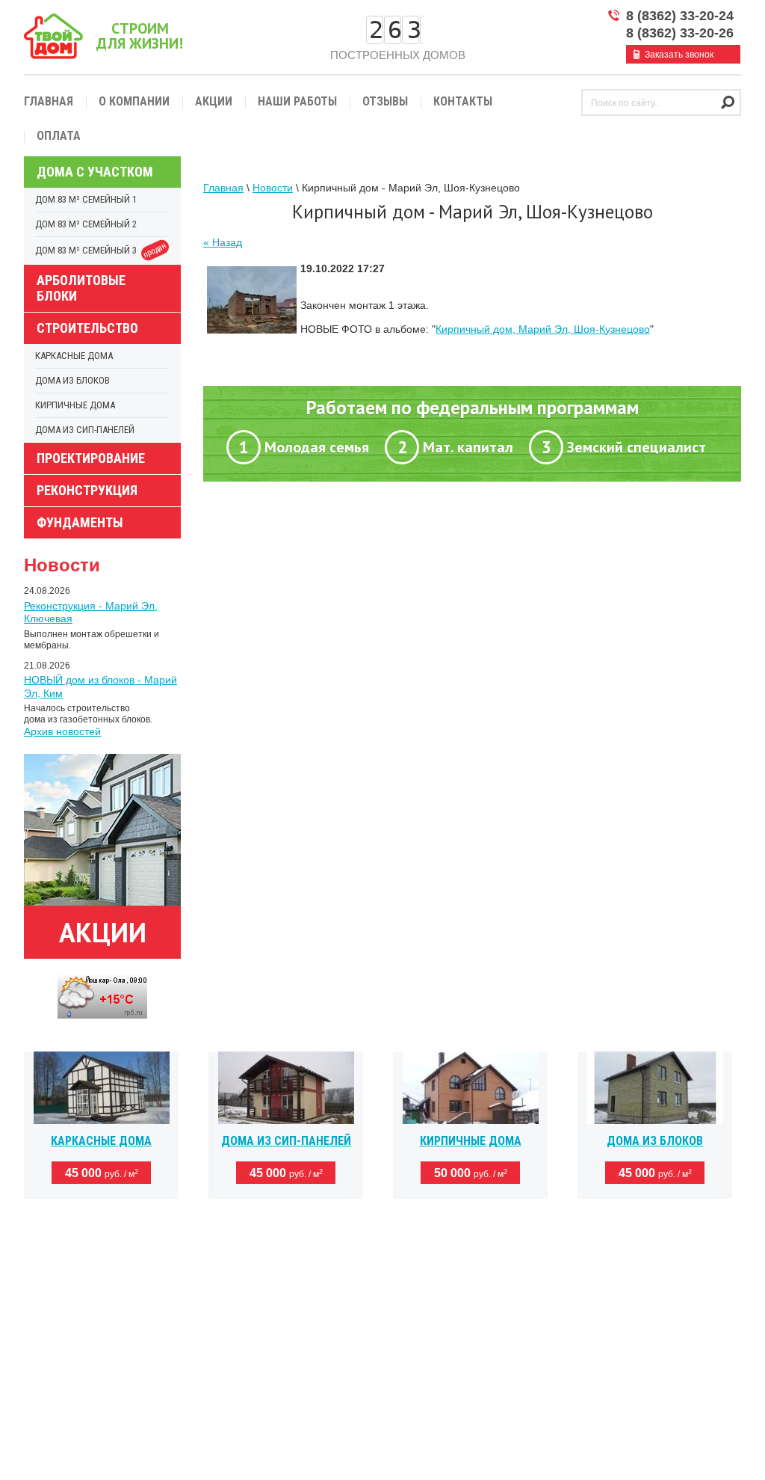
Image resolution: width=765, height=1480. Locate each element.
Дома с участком (95, 171)
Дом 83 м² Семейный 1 (86, 199)
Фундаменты (80, 522)
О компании (134, 101)
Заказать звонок (679, 54)
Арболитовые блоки (81, 288)
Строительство (87, 328)
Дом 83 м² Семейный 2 (86, 224)
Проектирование (91, 458)
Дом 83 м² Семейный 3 (101, 250)
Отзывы (385, 101)
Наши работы (297, 101)
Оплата (59, 136)
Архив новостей (62, 731)
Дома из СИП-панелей (84, 429)
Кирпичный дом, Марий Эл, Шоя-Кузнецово (543, 329)
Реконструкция (87, 490)
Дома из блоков (72, 380)
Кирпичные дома (75, 405)
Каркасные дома (74, 355)
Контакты (462, 101)
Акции (213, 101)
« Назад (222, 242)
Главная (48, 101)
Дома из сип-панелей (286, 1141)
